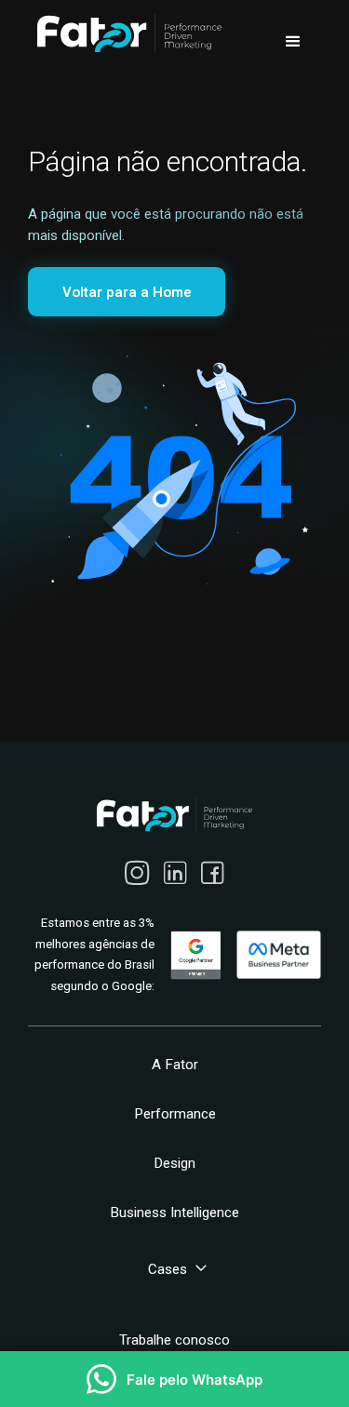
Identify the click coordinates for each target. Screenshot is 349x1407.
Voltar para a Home (127, 292)
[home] (124, 33)
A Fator (175, 1064)
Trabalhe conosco (174, 1340)
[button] (293, 42)
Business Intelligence (174, 1212)
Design (174, 1163)
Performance (175, 1114)
